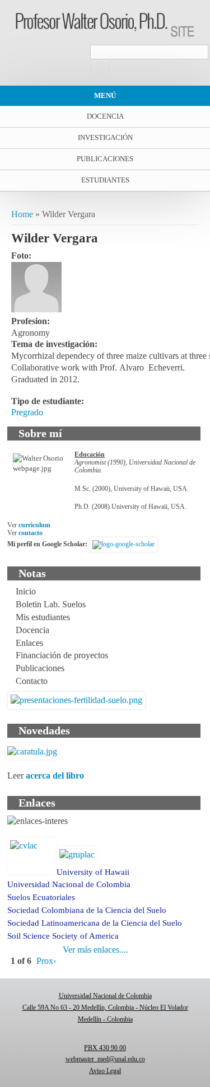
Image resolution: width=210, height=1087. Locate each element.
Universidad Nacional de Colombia (68, 884)
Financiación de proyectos (62, 655)
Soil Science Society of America (63, 935)
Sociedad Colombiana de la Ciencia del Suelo (86, 910)
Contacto (32, 681)
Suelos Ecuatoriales (41, 897)
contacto (30, 533)
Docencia (105, 116)
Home (22, 214)
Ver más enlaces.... (95, 949)
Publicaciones (105, 158)
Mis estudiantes (43, 617)
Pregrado (27, 412)
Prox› (46, 961)
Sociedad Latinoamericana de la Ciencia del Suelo (94, 923)
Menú (105, 95)
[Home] (105, 34)
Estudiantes (105, 180)
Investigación (105, 137)
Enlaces (29, 643)
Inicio (26, 591)
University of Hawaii (93, 872)
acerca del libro (55, 775)
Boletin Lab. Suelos (51, 604)
